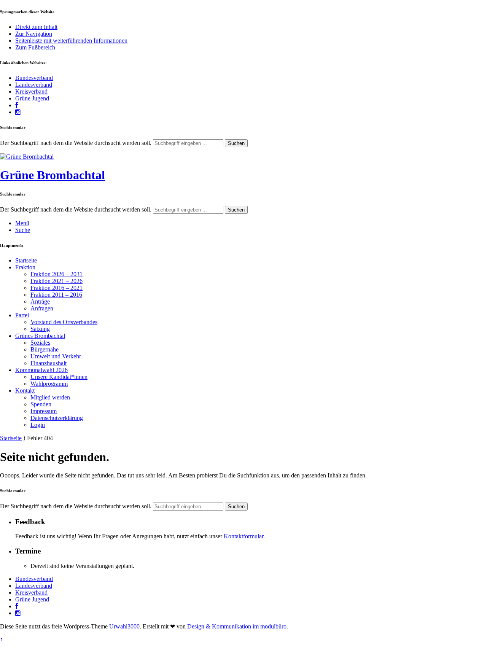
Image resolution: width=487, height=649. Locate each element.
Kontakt (25, 390)
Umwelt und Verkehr (55, 356)
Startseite (26, 260)
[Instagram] (18, 112)
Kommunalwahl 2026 (41, 370)
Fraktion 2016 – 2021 (56, 288)
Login (37, 425)
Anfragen (41, 308)
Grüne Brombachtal (52, 175)
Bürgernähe (44, 349)
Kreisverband (31, 91)
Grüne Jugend (32, 98)
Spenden (40, 404)
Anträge (40, 301)
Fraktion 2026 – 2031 (56, 274)
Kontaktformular (243, 536)
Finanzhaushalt (48, 363)
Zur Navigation (33, 33)
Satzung (40, 329)
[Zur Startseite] (27, 156)
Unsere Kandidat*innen (59, 377)
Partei (22, 315)
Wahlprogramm (49, 383)
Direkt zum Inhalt (36, 27)
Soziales (40, 342)
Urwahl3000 (124, 626)
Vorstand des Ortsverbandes (63, 322)
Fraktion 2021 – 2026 (56, 281)
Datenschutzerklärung (56, 418)
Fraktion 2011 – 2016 (56, 294)
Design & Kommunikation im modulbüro (236, 626)
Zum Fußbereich (35, 47)
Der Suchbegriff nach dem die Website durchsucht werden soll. (75, 143)
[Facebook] (16, 105)
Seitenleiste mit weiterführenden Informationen (71, 40)
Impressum (43, 411)
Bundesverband (34, 78)
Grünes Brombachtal (40, 335)
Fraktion (25, 267)
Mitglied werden (50, 397)
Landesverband (33, 84)
